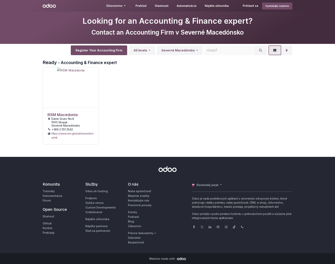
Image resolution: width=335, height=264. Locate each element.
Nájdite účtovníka (97, 219)
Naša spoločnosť (139, 191)
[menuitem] (141, 6)
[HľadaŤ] (260, 50)
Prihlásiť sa (250, 5)
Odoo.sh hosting (96, 191)
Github (47, 223)
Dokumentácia (52, 195)
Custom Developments (100, 207)
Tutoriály (49, 191)
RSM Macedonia (62, 114)
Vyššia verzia (94, 202)
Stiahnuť (48, 216)
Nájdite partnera (96, 226)
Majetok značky (138, 195)
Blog (131, 221)
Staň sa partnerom (97, 230)
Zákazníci (134, 226)
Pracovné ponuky (140, 205)
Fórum (47, 200)
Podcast (133, 216)
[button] (142, 50)
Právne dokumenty (140, 233)
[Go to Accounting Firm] (71, 87)
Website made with (162, 258)
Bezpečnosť (136, 242)
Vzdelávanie (93, 212)
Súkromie (134, 237)
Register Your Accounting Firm (99, 50)
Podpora (91, 198)
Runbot (47, 228)
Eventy (132, 212)
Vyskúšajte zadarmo (277, 5)
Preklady (48, 232)
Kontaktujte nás (138, 200)
